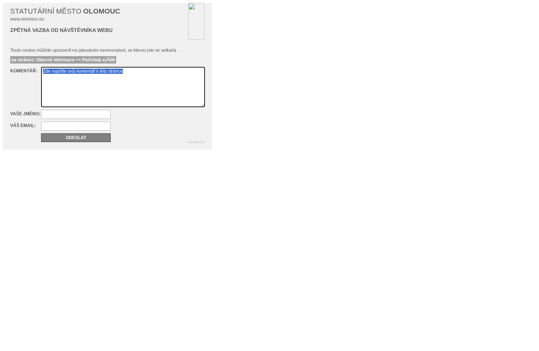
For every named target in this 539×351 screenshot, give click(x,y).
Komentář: (23, 70)
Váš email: (23, 125)
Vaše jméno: (25, 113)
